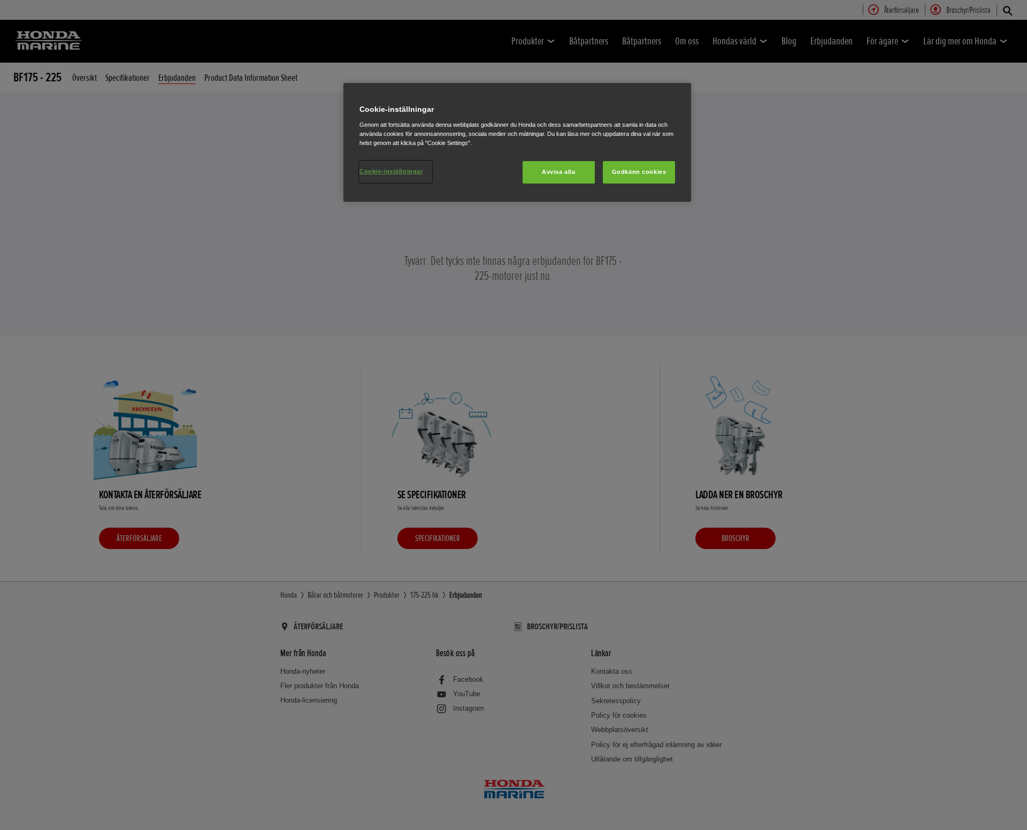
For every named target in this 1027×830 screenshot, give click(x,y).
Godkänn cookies (639, 172)
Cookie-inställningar (391, 171)
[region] (517, 142)
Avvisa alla (558, 172)
